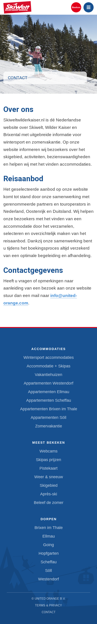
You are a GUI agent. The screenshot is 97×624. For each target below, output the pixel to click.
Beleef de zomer (48, 502)
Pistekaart (48, 468)
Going (48, 545)
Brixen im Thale (49, 527)
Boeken (76, 7)
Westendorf (48, 579)
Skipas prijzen (48, 459)
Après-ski (48, 494)
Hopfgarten (49, 553)
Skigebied (49, 485)
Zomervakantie (48, 426)
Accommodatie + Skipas (48, 366)
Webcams (48, 451)
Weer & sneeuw (48, 477)
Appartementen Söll (48, 417)
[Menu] (88, 7)
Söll (48, 570)
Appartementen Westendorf (48, 383)
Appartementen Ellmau (48, 392)
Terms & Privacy (48, 605)
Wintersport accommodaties (48, 357)
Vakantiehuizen (48, 374)
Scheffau (49, 562)
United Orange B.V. (50, 598)
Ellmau (48, 536)
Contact (48, 612)
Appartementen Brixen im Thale (48, 409)
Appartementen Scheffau (48, 400)
